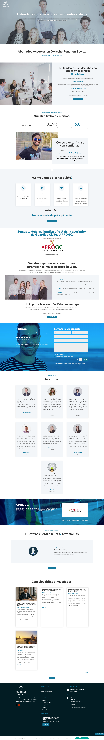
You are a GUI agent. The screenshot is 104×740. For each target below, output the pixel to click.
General (27, 607)
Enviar (85, 359)
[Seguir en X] (17, 705)
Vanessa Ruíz (52, 414)
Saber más (52, 568)
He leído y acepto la (64, 356)
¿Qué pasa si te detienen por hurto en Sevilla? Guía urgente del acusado (51, 719)
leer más (19, 621)
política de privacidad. (68, 356)
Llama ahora (78, 98)
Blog (96, 5)
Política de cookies (46, 693)
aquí (87, 365)
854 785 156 (73, 699)
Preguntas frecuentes (88, 5)
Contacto (100, 5)
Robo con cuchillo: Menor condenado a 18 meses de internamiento (51, 589)
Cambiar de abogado (78, 5)
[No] (102, 738)
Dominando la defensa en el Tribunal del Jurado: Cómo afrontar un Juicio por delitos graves (77, 590)
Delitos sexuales (62, 5)
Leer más (46, 726)
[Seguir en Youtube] (19, 705)
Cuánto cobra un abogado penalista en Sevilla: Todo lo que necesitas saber (26, 647)
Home (52, 5)
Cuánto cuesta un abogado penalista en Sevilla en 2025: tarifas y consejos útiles (26, 604)
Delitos (56, 5)
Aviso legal (44, 689)
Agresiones (70, 5)
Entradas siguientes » (84, 672)
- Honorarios (44, 710)
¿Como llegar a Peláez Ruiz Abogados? (78, 707)
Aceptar (77, 738)
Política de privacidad (47, 691)
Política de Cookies (84, 738)
